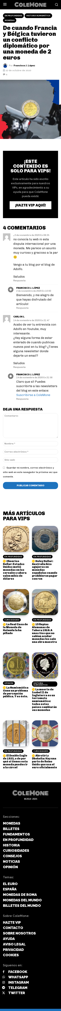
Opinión (8, 683)
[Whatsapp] (3, 977)
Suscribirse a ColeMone (33, 395)
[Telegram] (3, 988)
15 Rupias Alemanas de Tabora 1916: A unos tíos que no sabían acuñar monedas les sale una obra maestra (44, 633)
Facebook (17, 972)
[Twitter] (3, 993)
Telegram (17, 988)
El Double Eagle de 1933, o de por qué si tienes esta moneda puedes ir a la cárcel (15, 761)
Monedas (10, 20)
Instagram (18, 982)
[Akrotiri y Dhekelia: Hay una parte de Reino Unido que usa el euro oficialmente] (45, 733)
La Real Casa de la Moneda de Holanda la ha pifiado (15, 629)
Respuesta (19, 280)
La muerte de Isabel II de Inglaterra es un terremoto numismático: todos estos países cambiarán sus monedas (44, 700)
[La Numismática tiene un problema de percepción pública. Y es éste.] (16, 665)
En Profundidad (13, 16)
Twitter (16, 993)
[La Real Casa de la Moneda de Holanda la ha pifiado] (16, 602)
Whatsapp (18, 977)
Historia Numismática (38, 16)
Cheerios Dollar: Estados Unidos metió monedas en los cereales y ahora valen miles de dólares (15, 570)
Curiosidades (11, 620)
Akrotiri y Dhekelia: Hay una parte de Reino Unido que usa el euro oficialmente (44, 761)
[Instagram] (3, 982)
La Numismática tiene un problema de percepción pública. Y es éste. (15, 692)
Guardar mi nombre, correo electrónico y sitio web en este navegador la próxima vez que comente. (30, 472)
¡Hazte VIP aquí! (30, 205)
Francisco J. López (24, 66)
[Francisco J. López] (6, 65)
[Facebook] (3, 972)
